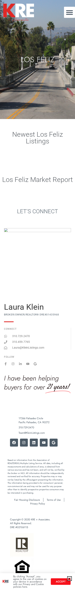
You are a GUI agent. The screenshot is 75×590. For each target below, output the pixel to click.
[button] (69, 578)
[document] (37, 295)
